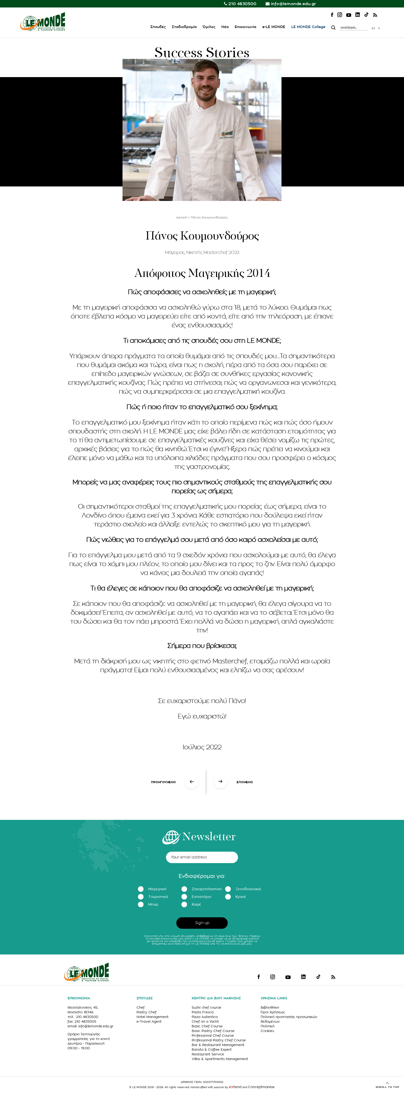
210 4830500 (242, 4)
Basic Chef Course (207, 1026)
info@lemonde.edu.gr (293, 4)
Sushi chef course (206, 1007)
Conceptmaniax (261, 1087)
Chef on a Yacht (205, 1021)
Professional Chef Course (213, 1035)
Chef (140, 1007)
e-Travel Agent (149, 1021)
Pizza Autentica (205, 1016)
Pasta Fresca (202, 1012)
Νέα (225, 27)
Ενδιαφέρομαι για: (202, 876)
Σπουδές (158, 27)
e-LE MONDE (273, 27)
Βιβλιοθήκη (270, 1007)
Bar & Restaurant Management (218, 1045)
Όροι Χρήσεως (273, 1012)
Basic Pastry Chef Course (213, 1030)
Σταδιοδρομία (184, 27)
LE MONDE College (308, 27)
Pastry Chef (146, 1012)
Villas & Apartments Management (220, 1059)
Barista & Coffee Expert (212, 1049)
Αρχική (181, 217)
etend (235, 1087)
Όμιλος (209, 27)
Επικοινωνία (245, 27)
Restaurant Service (208, 1054)
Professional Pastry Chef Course (219, 1040)
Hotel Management (153, 1016)
